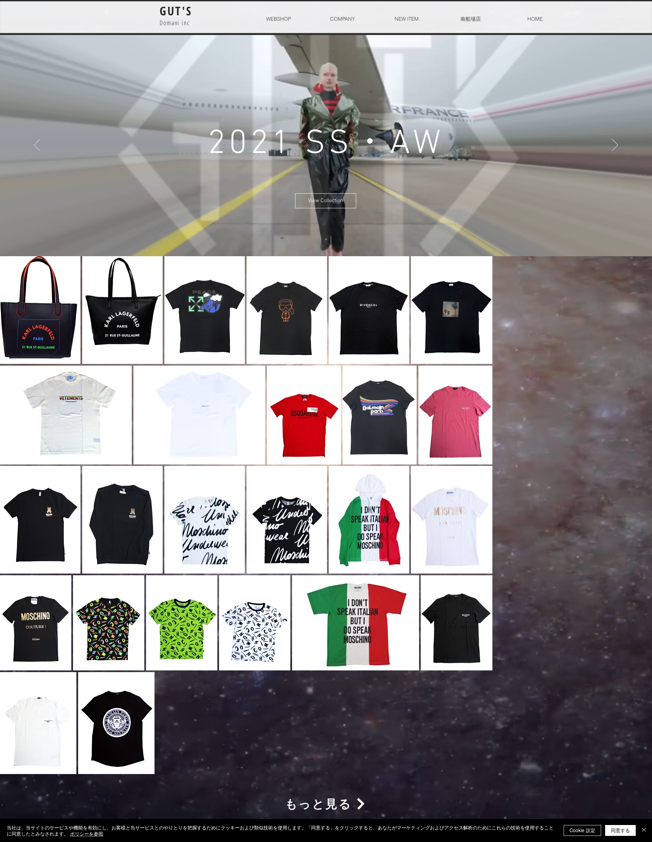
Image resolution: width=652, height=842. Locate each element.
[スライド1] (326, 239)
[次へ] (615, 145)
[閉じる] (644, 830)
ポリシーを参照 (86, 833)
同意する (620, 830)
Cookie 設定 (582, 830)
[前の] (37, 145)
